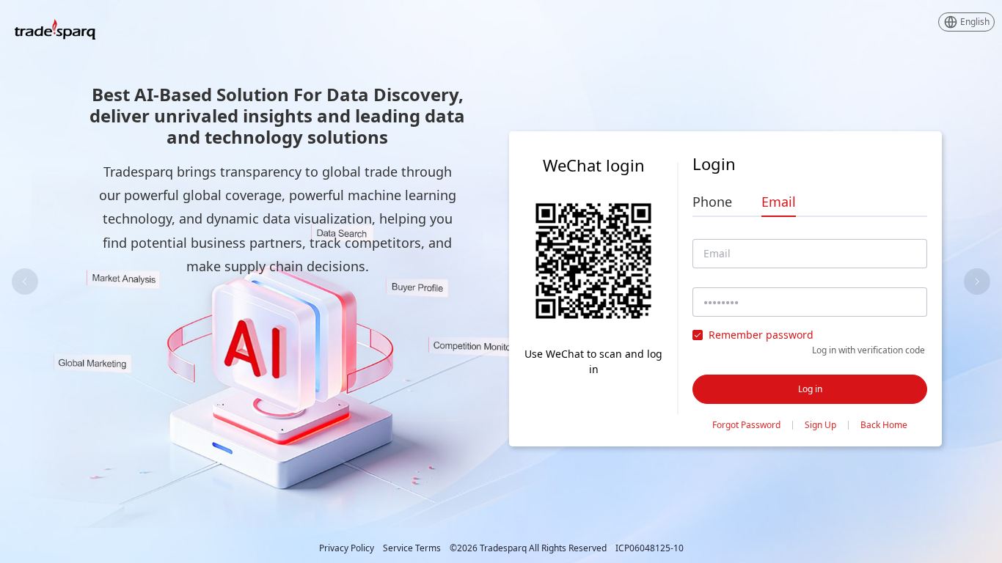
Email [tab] (778, 201)
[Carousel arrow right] (977, 281)
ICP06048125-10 (649, 548)
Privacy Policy (346, 548)
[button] (966, 22)
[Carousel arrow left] (25, 281)
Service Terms (412, 548)
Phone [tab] (712, 201)
